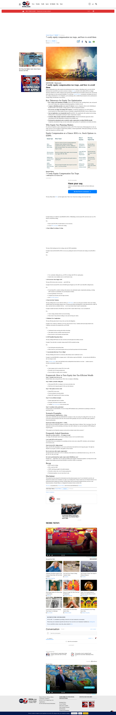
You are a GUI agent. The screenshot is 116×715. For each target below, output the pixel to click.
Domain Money (77, 94)
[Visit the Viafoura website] (94, 661)
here (71, 624)
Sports (47, 4)
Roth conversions (56, 404)
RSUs (56, 196)
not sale (73, 91)
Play (58, 4)
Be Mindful (52, 4)
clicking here (92, 621)
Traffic (42, 4)
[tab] (49, 638)
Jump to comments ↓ (50, 492)
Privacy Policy (50, 697)
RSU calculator (54, 225)
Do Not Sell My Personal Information (47, 703)
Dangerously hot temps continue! (44, 11)
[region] (71, 645)
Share (61, 4)
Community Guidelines (44, 698)
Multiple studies (52, 361)
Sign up (94, 629)
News (33, 4)
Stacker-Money (58, 488)
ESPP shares (70, 302)
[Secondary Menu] (21, 4)
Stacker (48, 40)
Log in (91, 629)
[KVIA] (26, 4)
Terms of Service (42, 697)
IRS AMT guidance (54, 297)
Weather (38, 4)
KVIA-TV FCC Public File (45, 700)
